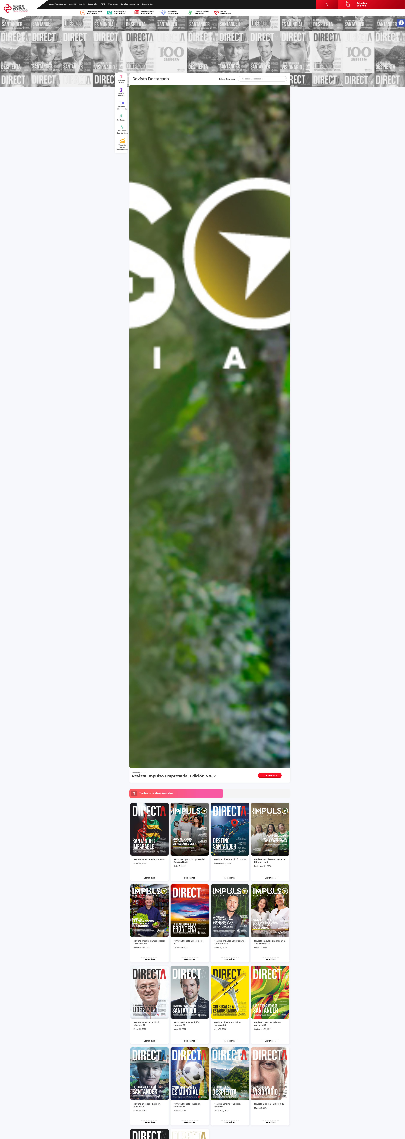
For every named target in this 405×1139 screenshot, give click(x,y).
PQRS (102, 4)
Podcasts (121, 120)
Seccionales (92, 4)
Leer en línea (149, 878)
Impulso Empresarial (122, 108)
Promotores (113, 4)
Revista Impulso (121, 95)
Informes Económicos (122, 132)
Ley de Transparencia (57, 4)
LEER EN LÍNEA (269, 775)
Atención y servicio (77, 4)
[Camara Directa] (19, 10)
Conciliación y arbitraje (130, 4)
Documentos (147, 4)
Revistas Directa (121, 81)
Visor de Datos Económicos (122, 147)
